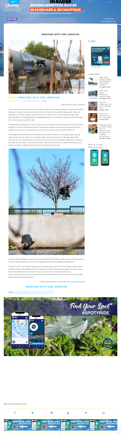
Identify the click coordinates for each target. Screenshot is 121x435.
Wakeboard (27, 292)
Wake (17, 292)
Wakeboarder (40, 292)
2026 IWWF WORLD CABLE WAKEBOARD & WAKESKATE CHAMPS (105, 81)
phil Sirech (36, 101)
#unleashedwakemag (77, 282)
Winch (50, 292)
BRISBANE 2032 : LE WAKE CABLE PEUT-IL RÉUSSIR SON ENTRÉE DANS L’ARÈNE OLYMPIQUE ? (105, 130)
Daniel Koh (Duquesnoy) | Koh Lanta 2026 (105, 115)
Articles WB (26, 101)
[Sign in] (105, 2)
